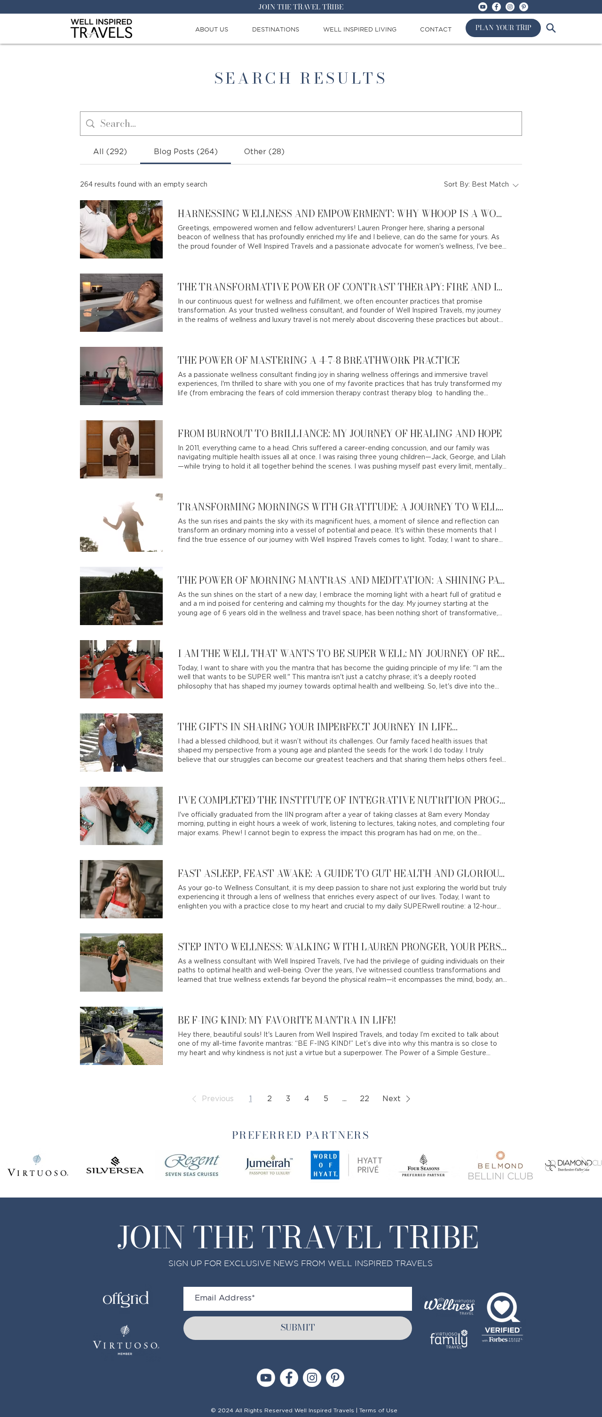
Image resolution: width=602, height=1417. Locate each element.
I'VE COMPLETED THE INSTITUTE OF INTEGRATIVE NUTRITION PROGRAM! (342, 800)
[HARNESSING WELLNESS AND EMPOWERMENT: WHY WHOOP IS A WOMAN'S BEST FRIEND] (121, 229)
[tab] (110, 152)
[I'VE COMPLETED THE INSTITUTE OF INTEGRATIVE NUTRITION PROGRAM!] (121, 816)
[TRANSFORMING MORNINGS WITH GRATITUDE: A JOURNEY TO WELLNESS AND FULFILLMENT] (121, 522)
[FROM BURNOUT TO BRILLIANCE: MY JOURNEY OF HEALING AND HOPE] (121, 449)
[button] (211, 1098)
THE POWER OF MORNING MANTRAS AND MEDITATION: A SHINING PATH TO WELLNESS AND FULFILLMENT (342, 580)
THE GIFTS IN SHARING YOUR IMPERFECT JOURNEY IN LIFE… (318, 727)
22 (364, 1099)
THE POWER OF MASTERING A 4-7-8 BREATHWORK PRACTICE (318, 360)
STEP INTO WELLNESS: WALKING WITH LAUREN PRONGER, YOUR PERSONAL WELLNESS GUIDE (342, 947)
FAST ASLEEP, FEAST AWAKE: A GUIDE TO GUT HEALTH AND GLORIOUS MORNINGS (342, 873)
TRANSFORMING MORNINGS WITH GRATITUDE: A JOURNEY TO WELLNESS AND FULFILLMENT (342, 507)
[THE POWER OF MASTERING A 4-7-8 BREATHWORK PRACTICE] (121, 376)
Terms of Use (378, 1410)
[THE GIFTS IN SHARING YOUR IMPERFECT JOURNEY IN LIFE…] (121, 742)
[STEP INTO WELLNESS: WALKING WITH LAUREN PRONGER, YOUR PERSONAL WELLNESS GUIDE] (121, 962)
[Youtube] (482, 6)
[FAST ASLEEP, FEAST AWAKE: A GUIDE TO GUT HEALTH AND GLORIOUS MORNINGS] (121, 889)
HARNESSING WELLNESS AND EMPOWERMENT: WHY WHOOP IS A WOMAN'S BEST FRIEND (342, 213)
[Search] (551, 28)
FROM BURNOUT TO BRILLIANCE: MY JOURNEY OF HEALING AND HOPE (340, 433)
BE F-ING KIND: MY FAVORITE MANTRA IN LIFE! (287, 1020)
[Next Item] (585, 1165)
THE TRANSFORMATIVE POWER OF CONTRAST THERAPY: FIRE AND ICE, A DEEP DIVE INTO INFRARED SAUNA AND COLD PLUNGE (342, 287)
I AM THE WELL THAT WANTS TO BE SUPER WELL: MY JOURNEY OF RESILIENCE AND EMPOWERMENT (342, 653)
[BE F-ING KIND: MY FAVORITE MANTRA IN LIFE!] (121, 1036)
